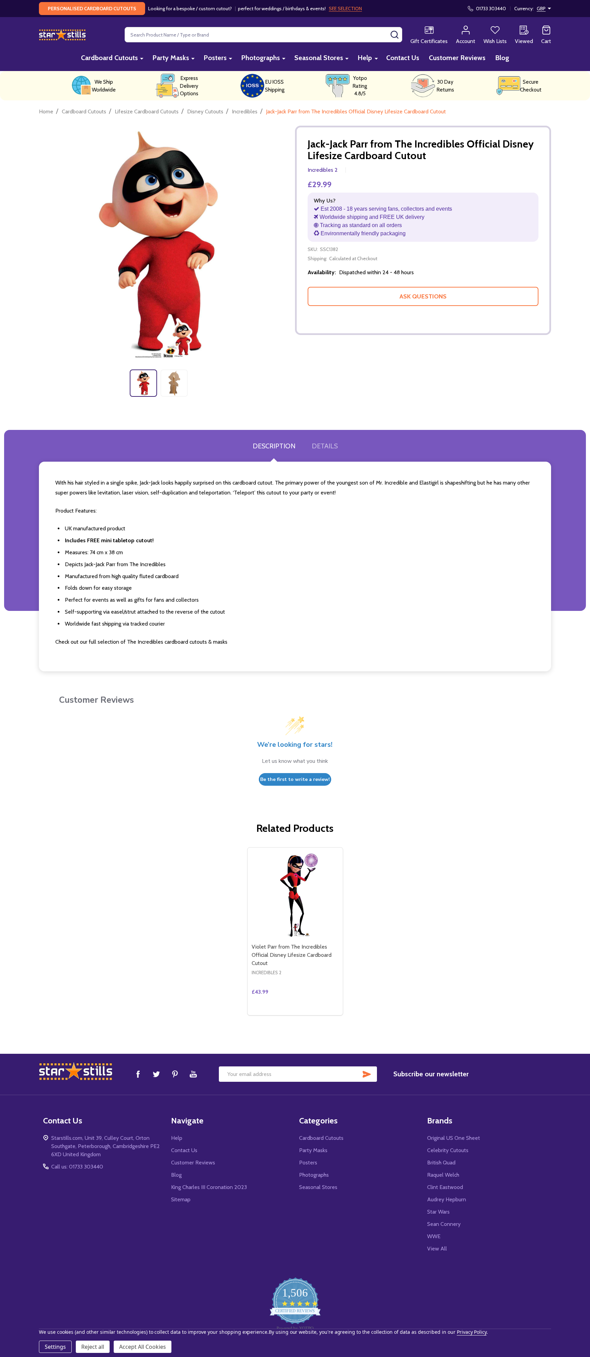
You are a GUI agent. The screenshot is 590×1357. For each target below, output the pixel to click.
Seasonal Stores (318, 58)
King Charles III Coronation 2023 (209, 1187)
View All (437, 1248)
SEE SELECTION (345, 8)
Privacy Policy (472, 1332)
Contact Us (402, 58)
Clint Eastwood (445, 1187)
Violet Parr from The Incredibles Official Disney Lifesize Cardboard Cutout (292, 954)
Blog (502, 58)
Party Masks (170, 58)
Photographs (260, 58)
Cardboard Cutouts (109, 58)
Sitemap (181, 1199)
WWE (433, 1236)
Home (46, 111)
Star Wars (438, 1211)
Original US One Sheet (453, 1138)
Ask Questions (423, 296)
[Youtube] (193, 1074)
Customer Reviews (457, 58)
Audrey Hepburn (446, 1199)
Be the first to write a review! (295, 779)
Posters (215, 58)
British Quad (441, 1162)
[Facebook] (138, 1074)
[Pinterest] (175, 1074)
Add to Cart (307, 1012)
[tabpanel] (143, 383)
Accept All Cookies (142, 1347)
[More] (141, 58)
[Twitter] (156, 1074)
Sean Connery (444, 1224)
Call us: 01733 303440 (77, 1166)
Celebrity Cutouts (447, 1150)
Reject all (92, 1347)
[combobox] (263, 34)
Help (364, 58)
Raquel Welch (443, 1175)
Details (325, 446)
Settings (55, 1347)
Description (274, 446)
